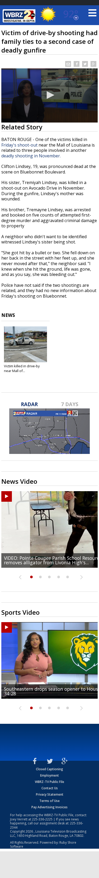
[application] (49, 95)
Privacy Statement (49, 794)
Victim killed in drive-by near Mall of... (22, 368)
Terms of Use (49, 801)
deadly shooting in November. (31, 156)
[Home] (20, 15)
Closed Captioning (49, 769)
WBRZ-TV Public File (49, 782)
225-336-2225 (42, 819)
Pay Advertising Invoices (49, 807)
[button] (49, 95)
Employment (49, 775)
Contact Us (49, 788)
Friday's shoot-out (19, 145)
